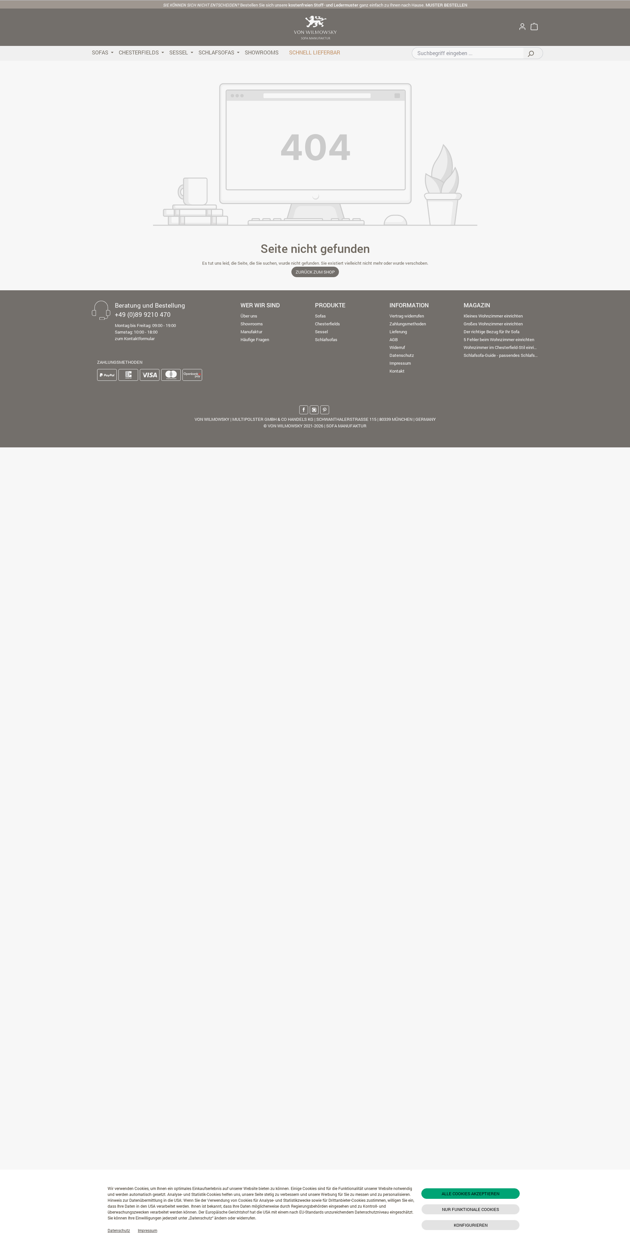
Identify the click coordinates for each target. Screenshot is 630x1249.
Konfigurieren (471, 1225)
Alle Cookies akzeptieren (470, 1194)
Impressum (147, 1230)
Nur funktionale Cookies (470, 1209)
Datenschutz (119, 1230)
